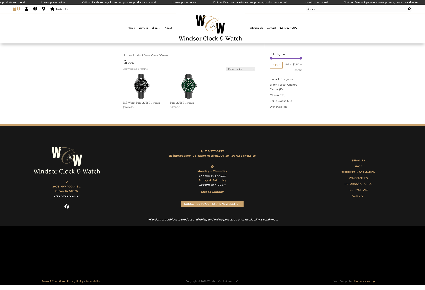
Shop (155, 28)
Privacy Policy (75, 281)
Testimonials (255, 28)
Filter (276, 65)
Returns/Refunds (358, 183)
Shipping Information (358, 172)
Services (143, 28)
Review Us (62, 9)
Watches (276, 106)
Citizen (274, 95)
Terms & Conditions (53, 281)
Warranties (358, 178)
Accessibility (92, 281)
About (168, 28)
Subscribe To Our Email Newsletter (212, 203)
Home (131, 28)
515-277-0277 (289, 28)
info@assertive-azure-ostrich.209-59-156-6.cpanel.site (214, 155)
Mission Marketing (364, 281)
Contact (271, 28)
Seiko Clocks (278, 101)
